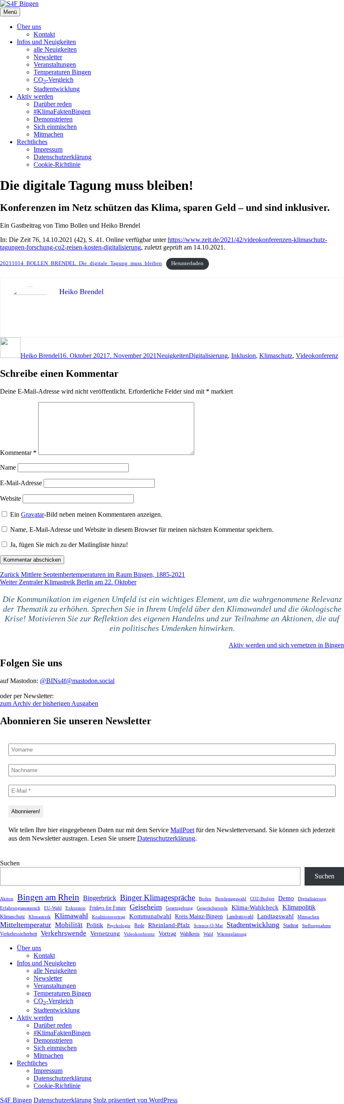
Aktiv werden (35, 96)
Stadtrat (290, 925)
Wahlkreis (190, 934)
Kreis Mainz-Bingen (199, 916)
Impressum (48, 149)
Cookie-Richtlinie (57, 164)
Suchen (10, 863)
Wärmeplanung (232, 933)
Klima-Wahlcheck (255, 907)
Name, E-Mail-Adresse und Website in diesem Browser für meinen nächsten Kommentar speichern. (142, 529)
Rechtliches (32, 141)
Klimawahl (71, 916)
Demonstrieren (53, 119)
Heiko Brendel (40, 355)
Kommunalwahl (150, 916)
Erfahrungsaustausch (20, 907)
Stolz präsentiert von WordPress (135, 1100)
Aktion (6, 898)
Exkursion (75, 907)
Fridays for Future (107, 908)
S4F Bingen (16, 1100)
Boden (205, 898)
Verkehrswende (63, 933)
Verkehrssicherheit (18, 934)
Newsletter (48, 56)
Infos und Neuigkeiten (46, 41)
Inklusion (243, 355)
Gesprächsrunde (212, 907)
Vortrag (167, 934)
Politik (94, 925)
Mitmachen (48, 134)
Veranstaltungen (55, 64)
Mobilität (69, 925)
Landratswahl (240, 917)
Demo (286, 898)
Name (8, 467)
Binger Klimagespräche (157, 897)
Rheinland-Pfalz (169, 925)
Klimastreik (40, 916)
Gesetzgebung (179, 907)
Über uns (29, 26)
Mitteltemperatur (25, 924)
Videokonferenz (317, 355)
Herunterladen (187, 263)
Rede (139, 925)
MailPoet (182, 829)
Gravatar (32, 514)
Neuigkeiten (172, 355)
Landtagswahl (275, 916)
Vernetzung (105, 933)
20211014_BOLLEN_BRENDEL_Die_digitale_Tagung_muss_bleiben (81, 263)
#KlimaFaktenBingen (62, 111)
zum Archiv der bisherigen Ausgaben (49, 703)
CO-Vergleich (53, 79)
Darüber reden (53, 104)
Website (10, 498)
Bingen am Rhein (48, 897)
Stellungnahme (316, 925)
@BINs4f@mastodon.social (77, 680)
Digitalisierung (208, 355)
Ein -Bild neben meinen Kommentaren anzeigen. (86, 514)
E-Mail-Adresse (21, 482)
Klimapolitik (298, 907)
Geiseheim (146, 907)
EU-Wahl (53, 907)
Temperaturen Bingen (62, 72)
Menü (10, 12)
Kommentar (18, 452)
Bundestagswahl (230, 898)
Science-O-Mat (208, 925)
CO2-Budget (262, 898)
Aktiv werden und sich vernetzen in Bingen (286, 645)
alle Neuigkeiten (55, 49)
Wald (208, 933)
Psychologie (118, 925)
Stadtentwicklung (57, 88)
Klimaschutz (275, 355)
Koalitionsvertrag (108, 916)
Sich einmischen (55, 126)
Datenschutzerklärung (62, 156)
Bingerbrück (99, 898)
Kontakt (44, 34)
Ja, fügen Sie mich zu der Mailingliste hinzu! (68, 544)
